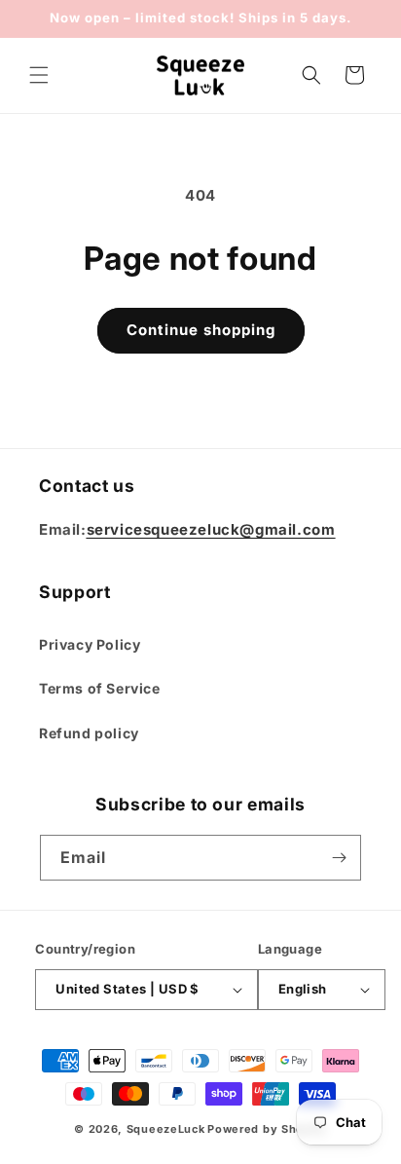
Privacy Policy (89, 644)
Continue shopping (201, 329)
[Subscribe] (338, 858)
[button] (39, 75)
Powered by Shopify (267, 1129)
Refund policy (89, 733)
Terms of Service (100, 688)
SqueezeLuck (166, 1129)
